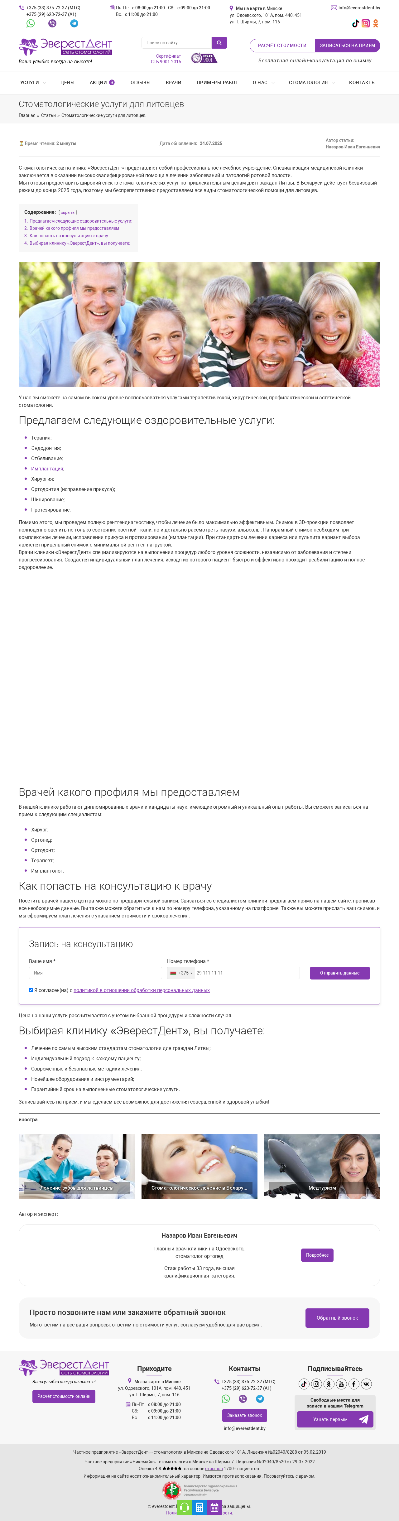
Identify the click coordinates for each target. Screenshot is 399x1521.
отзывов (214, 1468)
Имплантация (47, 469)
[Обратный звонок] (184, 1507)
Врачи (173, 82)
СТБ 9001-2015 (166, 59)
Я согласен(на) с (121, 990)
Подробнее (317, 1255)
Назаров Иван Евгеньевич (199, 1235)
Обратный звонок (337, 1318)
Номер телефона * (188, 961)
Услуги (29, 82)
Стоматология (308, 82)
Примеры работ (217, 82)
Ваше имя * (42, 961)
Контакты (362, 82)
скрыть (68, 212)
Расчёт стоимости (282, 45)
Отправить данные (340, 972)
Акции (102, 82)
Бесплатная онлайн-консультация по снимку (315, 61)
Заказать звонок (244, 1415)
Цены (67, 82)
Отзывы (141, 82)
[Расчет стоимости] (199, 1507)
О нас (260, 82)
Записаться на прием (347, 45)
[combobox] (181, 973)
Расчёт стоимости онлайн (63, 1396)
